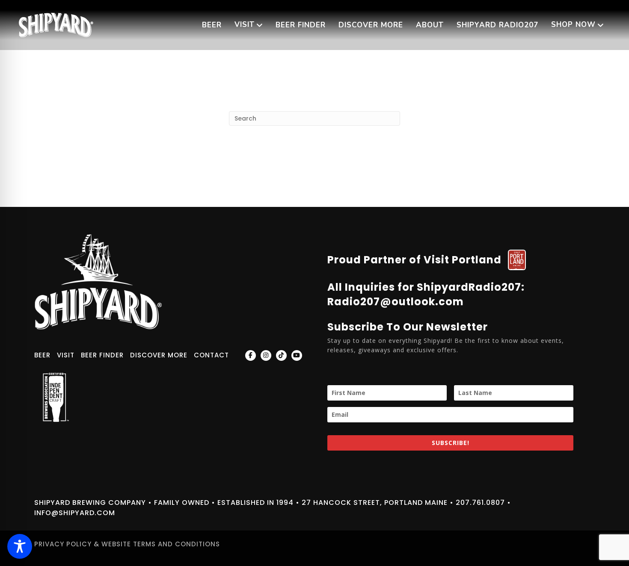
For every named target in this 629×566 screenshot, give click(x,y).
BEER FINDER (301, 25)
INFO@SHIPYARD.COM (74, 513)
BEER (212, 25)
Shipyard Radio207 (497, 25)
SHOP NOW (573, 24)
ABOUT (430, 25)
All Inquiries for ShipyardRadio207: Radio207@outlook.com (426, 294)
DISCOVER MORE (370, 25)
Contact (211, 355)
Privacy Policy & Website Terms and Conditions (127, 543)
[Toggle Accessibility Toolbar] (19, 546)
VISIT (244, 24)
